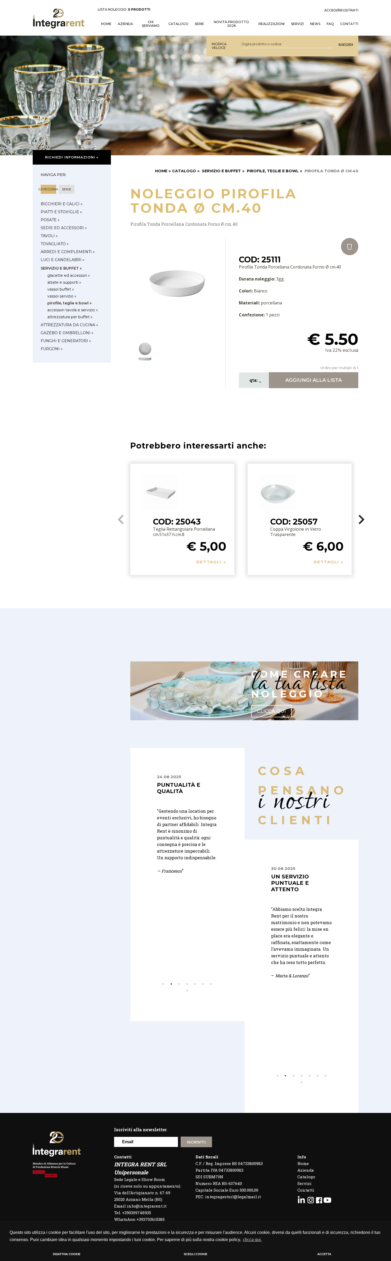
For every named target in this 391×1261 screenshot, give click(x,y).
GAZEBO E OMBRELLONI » (67, 333)
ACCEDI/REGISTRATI (341, 10)
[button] (361, 519)
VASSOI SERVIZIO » (61, 296)
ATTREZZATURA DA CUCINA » (69, 325)
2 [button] (171, 984)
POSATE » (50, 220)
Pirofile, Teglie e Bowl (273, 171)
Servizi (304, 1183)
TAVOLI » (49, 236)
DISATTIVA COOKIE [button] (66, 1254)
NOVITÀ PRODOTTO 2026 (231, 24)
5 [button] (195, 984)
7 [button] (211, 984)
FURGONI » (52, 349)
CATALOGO (184, 171)
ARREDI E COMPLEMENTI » (68, 252)
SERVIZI (297, 24)
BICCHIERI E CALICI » (61, 204)
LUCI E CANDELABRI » (62, 260)
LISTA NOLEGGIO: (124, 9)
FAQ (330, 24)
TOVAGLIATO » (55, 244)
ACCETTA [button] (324, 1254)
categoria (48, 189)
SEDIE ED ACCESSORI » (64, 228)
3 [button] (179, 984)
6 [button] (203, 984)
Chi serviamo (151, 24)
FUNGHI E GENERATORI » (66, 341)
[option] (187, 837)
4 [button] (187, 984)
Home (303, 1163)
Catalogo (178, 24)
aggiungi (313, 380)
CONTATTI (349, 24)
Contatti (305, 1190)
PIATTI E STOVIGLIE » (61, 212)
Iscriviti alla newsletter (140, 1129)
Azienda (125, 24)
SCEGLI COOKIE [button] (195, 1254)
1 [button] (163, 984)
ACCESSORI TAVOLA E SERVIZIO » (72, 310)
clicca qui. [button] (252, 1239)
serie (66, 189)
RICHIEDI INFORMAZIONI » (71, 157)
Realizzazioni (272, 24)
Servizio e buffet (221, 171)
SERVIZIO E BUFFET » (61, 268)
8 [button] (187, 990)
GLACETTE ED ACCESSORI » (68, 275)
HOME (106, 24)
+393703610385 (150, 1219)
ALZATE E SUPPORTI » (64, 282)
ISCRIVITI (196, 1142)
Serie (199, 24)
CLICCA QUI (271, 711)
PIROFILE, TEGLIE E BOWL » (69, 303)
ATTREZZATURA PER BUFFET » (70, 317)
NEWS (315, 24)
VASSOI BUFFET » (60, 289)
